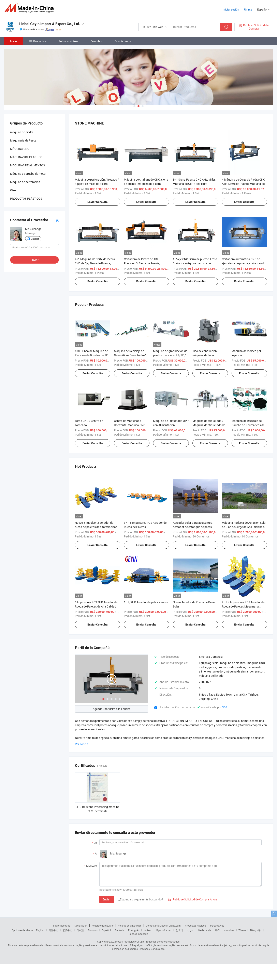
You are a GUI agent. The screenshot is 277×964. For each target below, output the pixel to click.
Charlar (35, 238)
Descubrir (96, 41)
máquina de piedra (21, 132)
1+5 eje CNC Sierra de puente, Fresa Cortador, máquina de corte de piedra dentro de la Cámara (195, 263)
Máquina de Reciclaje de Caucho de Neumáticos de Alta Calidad (248, 425)
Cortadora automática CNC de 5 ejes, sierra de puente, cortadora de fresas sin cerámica (243, 263)
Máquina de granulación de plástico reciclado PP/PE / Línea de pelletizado (170, 355)
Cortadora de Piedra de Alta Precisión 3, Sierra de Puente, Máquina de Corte (142, 263)
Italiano (148, 930)
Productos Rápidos (195, 925)
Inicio (13, 41)
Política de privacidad (130, 925)
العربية (190, 930)
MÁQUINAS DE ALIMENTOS (27, 165)
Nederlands (204, 930)
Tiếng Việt (255, 930)
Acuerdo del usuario (103, 925)
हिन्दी (217, 930)
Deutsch (119, 930)
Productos (39, 41)
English (40, 930)
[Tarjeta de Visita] (57, 220)
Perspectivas (217, 925)
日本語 (80, 930)
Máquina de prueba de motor (28, 174)
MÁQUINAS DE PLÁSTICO (26, 157)
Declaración (80, 925)
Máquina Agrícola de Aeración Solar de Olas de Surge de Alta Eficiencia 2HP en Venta (244, 527)
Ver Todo (80, 744)
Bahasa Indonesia (138, 933)
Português (134, 930)
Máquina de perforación (25, 182)
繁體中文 (67, 930)
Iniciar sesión (231, 9)
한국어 (179, 930)
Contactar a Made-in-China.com (163, 925)
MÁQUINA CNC (19, 149)
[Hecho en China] (30, 8)
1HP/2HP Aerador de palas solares (146, 602)
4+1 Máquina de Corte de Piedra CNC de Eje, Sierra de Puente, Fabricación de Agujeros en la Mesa (97, 263)
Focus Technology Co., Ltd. (130, 941)
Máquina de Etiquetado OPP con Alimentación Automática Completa (171, 425)
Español (106, 930)
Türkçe (242, 930)
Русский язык (164, 930)
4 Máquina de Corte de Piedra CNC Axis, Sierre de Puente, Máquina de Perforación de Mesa (243, 184)
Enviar (107, 899)
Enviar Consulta (97, 201)
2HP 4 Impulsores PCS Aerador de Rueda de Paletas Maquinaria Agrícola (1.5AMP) (243, 606)
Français (93, 930)
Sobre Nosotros (68, 41)
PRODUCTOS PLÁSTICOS (26, 198)
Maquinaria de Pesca (23, 140)
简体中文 (53, 930)
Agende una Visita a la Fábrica (112, 709)
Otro (13, 190)
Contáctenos (123, 41)
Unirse (248, 9)
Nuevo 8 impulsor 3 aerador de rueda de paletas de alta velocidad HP (96, 527)
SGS (224, 707)
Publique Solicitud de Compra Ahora (193, 899)
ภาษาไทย (229, 930)
